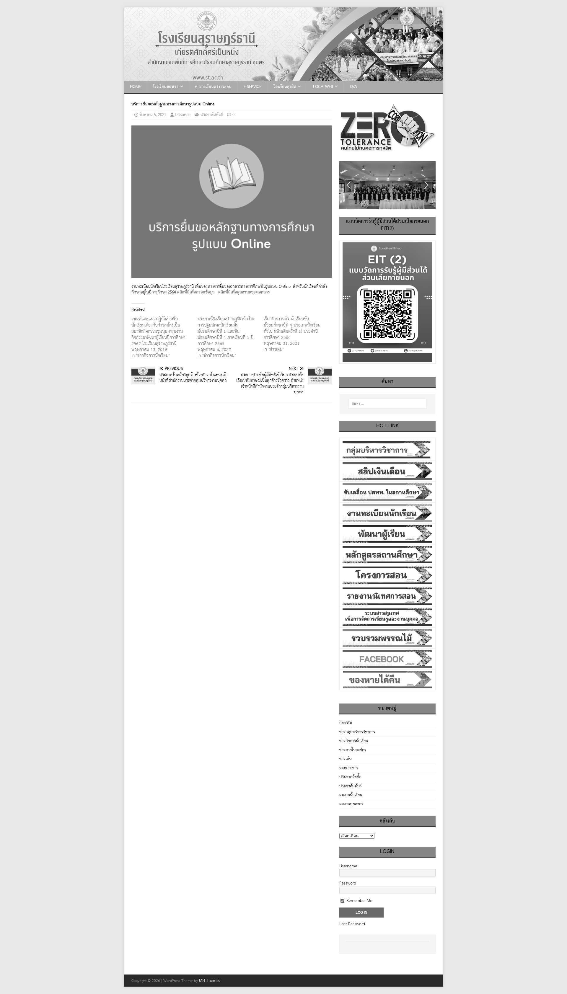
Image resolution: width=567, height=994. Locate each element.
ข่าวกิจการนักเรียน (353, 741)
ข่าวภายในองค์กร (352, 750)
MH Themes (209, 981)
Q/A (353, 87)
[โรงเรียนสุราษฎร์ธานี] (283, 78)
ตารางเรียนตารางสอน (213, 87)
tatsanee (182, 115)
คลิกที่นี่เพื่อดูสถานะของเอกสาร (244, 292)
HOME (135, 87)
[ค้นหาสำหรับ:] (387, 404)
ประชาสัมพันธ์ (212, 115)
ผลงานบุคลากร (351, 804)
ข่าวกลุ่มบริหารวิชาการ (357, 732)
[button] (348, 185)
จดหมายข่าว (349, 768)
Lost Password (352, 924)
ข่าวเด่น (345, 759)
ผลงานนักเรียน (350, 795)
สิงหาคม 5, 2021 (153, 115)
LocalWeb (323, 87)
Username (348, 866)
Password (347, 883)
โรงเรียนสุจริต (284, 87)
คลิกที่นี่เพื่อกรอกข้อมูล (196, 292)
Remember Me (358, 901)
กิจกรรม (345, 723)
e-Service (252, 87)
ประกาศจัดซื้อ (350, 777)
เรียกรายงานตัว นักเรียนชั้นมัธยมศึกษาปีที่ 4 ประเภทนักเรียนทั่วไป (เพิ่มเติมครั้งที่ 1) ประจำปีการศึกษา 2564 (292, 328)
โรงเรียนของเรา (165, 87)
